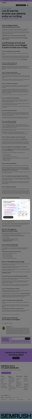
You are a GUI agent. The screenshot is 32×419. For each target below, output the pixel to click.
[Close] (29, 200)
